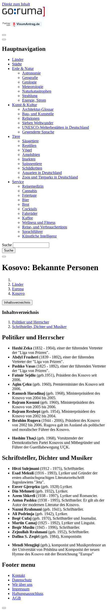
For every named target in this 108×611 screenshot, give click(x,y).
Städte (17, 64)
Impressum (20, 589)
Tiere (16, 136)
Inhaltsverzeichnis (17, 302)
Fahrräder (29, 213)
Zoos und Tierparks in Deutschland (50, 177)
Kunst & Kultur (24, 105)
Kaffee (27, 218)
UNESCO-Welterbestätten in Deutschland (55, 127)
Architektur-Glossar (37, 109)
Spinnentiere (32, 163)
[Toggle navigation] (4, 35)
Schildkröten (32, 168)
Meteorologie (32, 87)
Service (18, 182)
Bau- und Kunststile (38, 114)
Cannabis (29, 191)
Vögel (27, 150)
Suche (7, 245)
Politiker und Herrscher (30, 322)
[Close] (4, 39)
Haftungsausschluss (27, 593)
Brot (25, 204)
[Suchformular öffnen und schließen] (4, 256)
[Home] (23, 15)
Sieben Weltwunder (37, 123)
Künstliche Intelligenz (39, 236)
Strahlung (29, 96)
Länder (17, 59)
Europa (18, 289)
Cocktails (29, 209)
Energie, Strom (34, 100)
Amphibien (31, 154)
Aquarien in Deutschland (42, 173)
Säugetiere (30, 141)
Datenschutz (22, 580)
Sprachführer (32, 231)
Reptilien (29, 145)
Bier (25, 200)
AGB (16, 598)
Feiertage (29, 195)
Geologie (29, 82)
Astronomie (31, 73)
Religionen (30, 118)
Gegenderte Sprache (38, 132)
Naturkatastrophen (36, 91)
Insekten (28, 159)
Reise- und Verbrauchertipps (44, 227)
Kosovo (18, 293)
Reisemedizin (32, 186)
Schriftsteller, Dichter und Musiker (39, 326)
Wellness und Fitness (38, 222)
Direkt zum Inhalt (16, 4)
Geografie (30, 77)
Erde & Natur (23, 68)
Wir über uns (22, 584)
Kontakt (18, 575)
